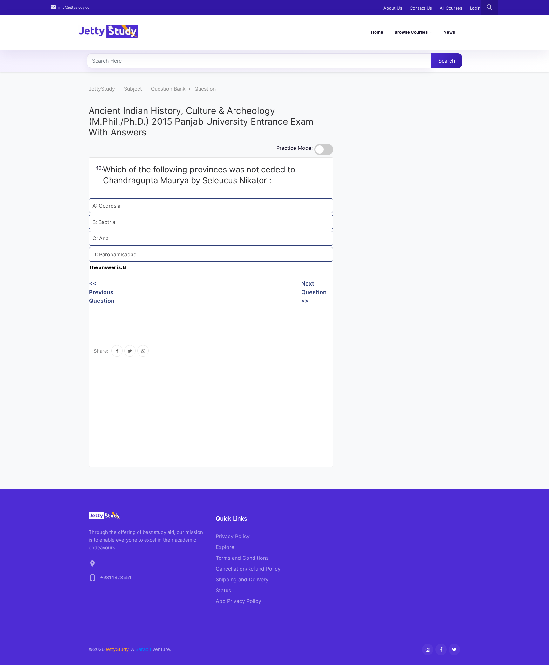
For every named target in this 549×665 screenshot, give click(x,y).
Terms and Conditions (242, 558)
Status (223, 590)
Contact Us (421, 7)
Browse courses (411, 32)
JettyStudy (102, 89)
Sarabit (143, 649)
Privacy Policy (233, 536)
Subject (133, 89)
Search (446, 61)
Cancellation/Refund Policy (248, 568)
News (449, 32)
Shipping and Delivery (242, 579)
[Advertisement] (204, 321)
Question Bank (168, 89)
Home (377, 32)
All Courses (451, 7)
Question (205, 89)
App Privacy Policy (238, 601)
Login (475, 7)
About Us (392, 7)
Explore (225, 547)
